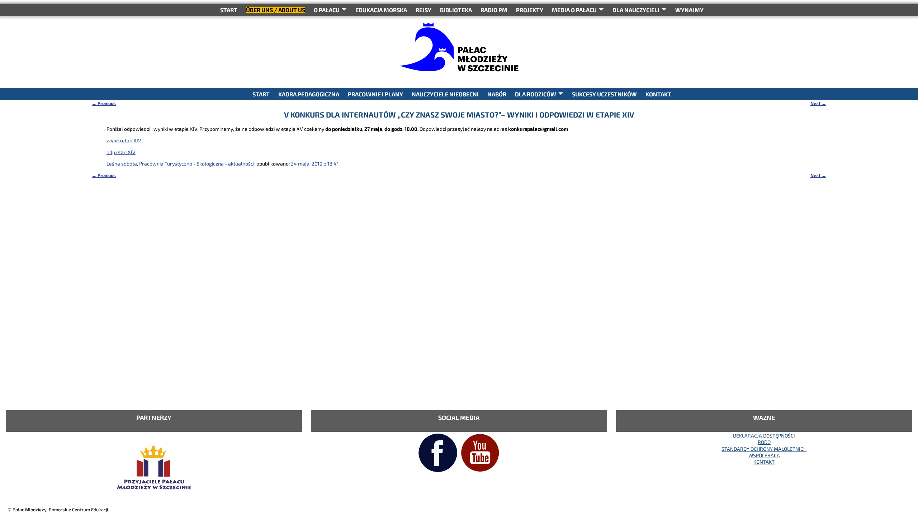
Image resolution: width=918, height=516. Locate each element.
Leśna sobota (122, 164)
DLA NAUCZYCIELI (635, 9)
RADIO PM (494, 9)
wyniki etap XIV (124, 140)
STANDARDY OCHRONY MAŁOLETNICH (763, 449)
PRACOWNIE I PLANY (375, 94)
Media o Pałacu (574, 9)
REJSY (423, 9)
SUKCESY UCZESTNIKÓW (604, 94)
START (228, 9)
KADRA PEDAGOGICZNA (308, 94)
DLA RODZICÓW (535, 94)
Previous (104, 103)
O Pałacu (327, 9)
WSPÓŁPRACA (764, 455)
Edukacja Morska (381, 9)
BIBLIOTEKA (456, 9)
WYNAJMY (689, 9)
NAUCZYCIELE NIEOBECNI (445, 94)
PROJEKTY (529, 9)
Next (818, 103)
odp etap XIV (121, 152)
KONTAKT (658, 94)
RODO (764, 442)
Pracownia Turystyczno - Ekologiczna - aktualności (196, 164)
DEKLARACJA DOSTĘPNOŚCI (764, 436)
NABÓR (496, 94)
